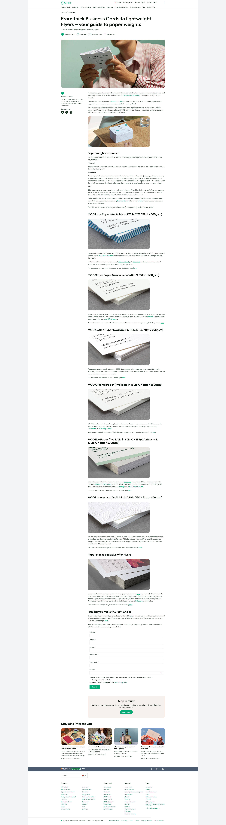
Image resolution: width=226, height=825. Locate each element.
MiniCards (64, 794)
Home (63, 12)
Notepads (85, 802)
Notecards (136, 262)
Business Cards (65, 7)
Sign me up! (126, 712)
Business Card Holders (88, 797)
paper (131, 616)
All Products (64, 787)
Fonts (131, 820)
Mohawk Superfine (106, 256)
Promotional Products (121, 7)
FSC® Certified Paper (109, 806)
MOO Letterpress (108, 802)
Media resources (129, 789)
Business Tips (111, 34)
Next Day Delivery (151, 792)
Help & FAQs (151, 7)
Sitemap (137, 820)
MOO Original (108, 799)
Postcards (75, 7)
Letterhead (85, 787)
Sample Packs (107, 804)
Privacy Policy (124, 820)
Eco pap (127, 482)
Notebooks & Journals (88, 799)
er (130, 482)
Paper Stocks (107, 787)
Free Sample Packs (128, 2)
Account (137, 2)
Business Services (135, 7)
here (134, 268)
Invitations (139, 601)
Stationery (110, 7)
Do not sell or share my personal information (155, 805)
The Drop (127, 799)
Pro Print (127, 804)
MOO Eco (106, 789)
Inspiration (71, 12)
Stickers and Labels (66, 802)
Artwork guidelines (151, 797)
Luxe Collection (108, 809)
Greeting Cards (105, 429)
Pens (83, 806)
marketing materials (131, 95)
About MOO (128, 787)
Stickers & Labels (86, 7)
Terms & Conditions (114, 820)
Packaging (127, 811)
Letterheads (92, 429)
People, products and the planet (134, 792)
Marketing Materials (99, 7)
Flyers (141, 201)
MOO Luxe (107, 792)
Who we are (128, 794)
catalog (121, 487)
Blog (143, 7)
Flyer (138, 594)
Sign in (143, 2)
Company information (146, 820)
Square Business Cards (67, 792)
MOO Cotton (107, 797)
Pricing (148, 789)
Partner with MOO (130, 814)
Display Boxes (86, 794)
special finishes (109, 319)
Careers (127, 797)
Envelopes (85, 792)
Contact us (149, 787)
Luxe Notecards (86, 789)
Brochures (64, 804)
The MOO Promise (130, 809)
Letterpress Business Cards (68, 797)
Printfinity (127, 806)
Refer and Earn (150, 802)
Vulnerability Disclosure (152, 808)
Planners (84, 804)
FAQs (147, 794)
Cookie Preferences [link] (159, 820)
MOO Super (107, 794)
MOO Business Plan (136, 487)
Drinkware (85, 809)
